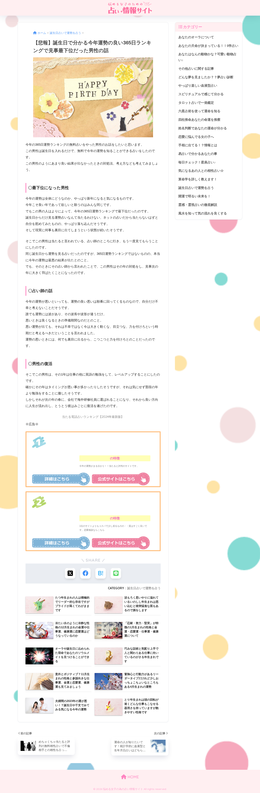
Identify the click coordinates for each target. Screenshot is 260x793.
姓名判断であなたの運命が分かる (202, 128)
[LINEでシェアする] (116, 573)
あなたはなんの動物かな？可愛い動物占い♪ (207, 57)
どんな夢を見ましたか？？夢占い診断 (205, 77)
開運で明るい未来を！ (194, 196)
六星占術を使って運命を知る (199, 111)
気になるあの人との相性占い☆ (201, 171)
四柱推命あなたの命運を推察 (199, 120)
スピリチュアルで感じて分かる (201, 94)
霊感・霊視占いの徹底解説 (197, 205)
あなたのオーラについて (196, 37)
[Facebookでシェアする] (85, 573)
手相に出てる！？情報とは (197, 145)
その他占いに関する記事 (196, 68)
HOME (132, 777)
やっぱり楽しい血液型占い (197, 85)
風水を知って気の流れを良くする (202, 213)
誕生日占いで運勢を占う (144, 588)
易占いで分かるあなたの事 (197, 154)
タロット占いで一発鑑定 (196, 103)
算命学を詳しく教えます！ (197, 179)
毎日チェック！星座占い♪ (197, 162)
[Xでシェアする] (70, 573)
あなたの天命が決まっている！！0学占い (208, 46)
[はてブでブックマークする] (100, 573)
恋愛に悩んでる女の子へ (196, 137)
